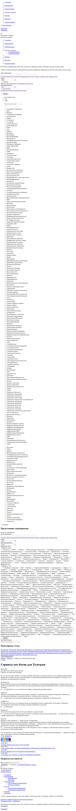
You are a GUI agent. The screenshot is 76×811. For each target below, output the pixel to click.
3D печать (10, 447)
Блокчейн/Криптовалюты (15, 464)
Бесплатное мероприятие (15, 172)
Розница (9, 336)
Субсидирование (12, 362)
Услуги (9, 516)
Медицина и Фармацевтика (15, 486)
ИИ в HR (10, 203)
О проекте (7, 2)
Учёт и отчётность (12, 412)
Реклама (7, 15)
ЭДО (8, 436)
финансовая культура (13, 414)
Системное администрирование (17, 346)
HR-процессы (11, 138)
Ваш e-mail (4, 762)
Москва (3, 83)
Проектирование (12, 329)
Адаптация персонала (13, 159)
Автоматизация (11, 155)
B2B (8, 111)
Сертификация (11, 344)
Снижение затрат (12, 351)
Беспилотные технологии (15, 170)
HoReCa (9, 131)
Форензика (10, 418)
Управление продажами (14, 401)
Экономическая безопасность (16, 440)
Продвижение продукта (14, 325)
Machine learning (12, 142)
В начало (5, 524)
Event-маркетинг (12, 125)
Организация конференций (16, 788)
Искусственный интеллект (15, 218)
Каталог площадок (10, 12)
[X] (10, 739)
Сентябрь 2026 (43, 76)
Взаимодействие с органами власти (18, 177)
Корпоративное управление (15, 246)
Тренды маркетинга (13, 385)
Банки (9, 166)
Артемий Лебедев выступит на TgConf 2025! (15, 745)
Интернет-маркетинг (13, 214)
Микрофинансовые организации (17, 261)
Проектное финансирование (16, 331)
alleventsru (4, 28)
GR (8, 129)
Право (9, 497)
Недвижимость (11, 277)
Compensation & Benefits (14, 114)
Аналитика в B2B (12, 458)
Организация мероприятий (16, 790)
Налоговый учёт (12, 272)
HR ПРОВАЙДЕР (12, 137)
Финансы (10, 416)
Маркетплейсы (11, 255)
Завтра (8, 76)
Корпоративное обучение (15, 244)
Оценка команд (11, 305)
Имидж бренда (11, 205)
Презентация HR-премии (15, 318)
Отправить (4, 764)
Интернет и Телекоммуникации (17, 475)
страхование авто (12, 359)
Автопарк (10, 157)
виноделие (10, 181)
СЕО (8, 342)
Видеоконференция (13, 179)
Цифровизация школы (14, 435)
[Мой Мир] (7, 739)
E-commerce (10, 120)
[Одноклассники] (4, 739)
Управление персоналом (14, 398)
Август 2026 (35, 76)
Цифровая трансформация (15, 427)
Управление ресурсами (14, 405)
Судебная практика (13, 364)
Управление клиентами (14, 396)
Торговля (10, 508)
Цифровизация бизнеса (14, 429)
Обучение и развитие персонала (17, 290)
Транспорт (10, 375)
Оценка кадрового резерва (15, 303)
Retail (8, 148)
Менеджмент (11, 259)
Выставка (23, 90)
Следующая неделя (24, 76)
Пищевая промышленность (15, 495)
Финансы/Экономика (13, 517)
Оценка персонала (12, 307)
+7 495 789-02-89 (6, 25)
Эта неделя (14, 76)
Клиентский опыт (12, 229)
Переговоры (10, 309)
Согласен (4, 809)
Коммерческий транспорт (15, 231)
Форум (12, 90)
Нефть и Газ (10, 493)
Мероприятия (8, 5)
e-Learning (10, 122)
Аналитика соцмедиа (13, 164)
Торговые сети (11, 373)
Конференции (12, 778)
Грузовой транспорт (13, 194)
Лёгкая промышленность (15, 480)
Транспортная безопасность (15, 377)
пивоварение (11, 312)
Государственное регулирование (17, 192)
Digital (9, 118)
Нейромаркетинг (12, 279)
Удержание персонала (13, 392)
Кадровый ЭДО (12, 224)
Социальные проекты (13, 353)
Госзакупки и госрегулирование (17, 467)
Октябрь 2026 (53, 76)
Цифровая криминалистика (15, 425)
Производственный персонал (16, 333)
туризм (9, 388)
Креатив (9, 249)
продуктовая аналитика (14, 327)
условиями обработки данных (26, 764)
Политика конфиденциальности (11, 799)
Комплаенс (10, 236)
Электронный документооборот (17, 442)
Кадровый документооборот (16, 222)
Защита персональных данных (16, 201)
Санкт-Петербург (11, 83)
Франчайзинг (11, 420)
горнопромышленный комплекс (17, 188)
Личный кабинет (9, 22)
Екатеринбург (21, 83)
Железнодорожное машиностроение (18, 198)
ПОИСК (5, 94)
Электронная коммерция (14, 519)
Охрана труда (11, 301)
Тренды (9, 381)
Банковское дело (12, 460)
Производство (11, 499)
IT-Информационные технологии (17, 140)
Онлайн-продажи (12, 292)
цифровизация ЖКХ (13, 431)
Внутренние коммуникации (15, 183)
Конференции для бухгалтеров (16, 240)
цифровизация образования (15, 433)
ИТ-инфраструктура (13, 220)
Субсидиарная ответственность (17, 360)
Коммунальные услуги (14, 233)
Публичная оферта (27, 799)
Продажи (10, 323)
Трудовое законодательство (15, 386)
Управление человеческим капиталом (19, 410)
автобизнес (10, 153)
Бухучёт (9, 466)
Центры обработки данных (15, 423)
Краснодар (29, 83)
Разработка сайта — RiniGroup (10, 801)
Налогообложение (12, 273)
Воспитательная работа (14, 187)
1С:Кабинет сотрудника (14, 109)
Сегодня (3, 76)
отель (8, 298)
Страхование (11, 357)
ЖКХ (8, 199)
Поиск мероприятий (6, 656)
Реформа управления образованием (18, 335)
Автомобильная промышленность (17, 456)
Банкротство (11, 168)
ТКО (8, 372)
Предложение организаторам (17, 783)
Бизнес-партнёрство (13, 174)
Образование (11, 288)
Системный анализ (13, 348)
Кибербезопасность (13, 227)
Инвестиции (11, 207)
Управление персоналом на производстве (20, 399)
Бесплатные (6, 89)
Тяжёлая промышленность (15, 514)
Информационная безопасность (17, 216)
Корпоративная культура (14, 242)
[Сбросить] (1, 94)
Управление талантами (14, 409)
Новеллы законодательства (15, 286)
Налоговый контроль (13, 270)
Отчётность (10, 299)
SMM (8, 151)
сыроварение (11, 366)
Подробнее (4, 806)
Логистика (10, 251)
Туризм (9, 512)
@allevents (4, 30)
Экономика (10, 438)
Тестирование (11, 370)
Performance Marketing (13, 144)
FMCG (9, 127)
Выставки (11, 780)
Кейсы (9, 225)
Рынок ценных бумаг (13, 338)
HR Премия (10, 135)
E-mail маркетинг (12, 124)
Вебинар (17, 90)
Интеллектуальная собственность (17, 211)
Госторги (9, 190)
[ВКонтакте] (2, 739)
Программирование (13, 322)
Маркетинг (10, 484)
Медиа (9, 257)
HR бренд (10, 133)
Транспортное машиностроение (17, 379)
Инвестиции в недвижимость (16, 209)
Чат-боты (7, 737)
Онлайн (5, 82)
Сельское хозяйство (13, 503)
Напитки (9, 275)
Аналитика (10, 162)
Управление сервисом (14, 407)
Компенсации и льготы (14, 235)
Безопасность (11, 462)
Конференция (5, 90)
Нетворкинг (10, 285)
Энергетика (10, 521)
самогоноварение (12, 340)
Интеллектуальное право (15, 212)
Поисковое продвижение (15, 316)
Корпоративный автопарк (15, 248)
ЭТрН (8, 444)
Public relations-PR (12, 146)
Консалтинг (10, 479)
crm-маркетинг (11, 116)
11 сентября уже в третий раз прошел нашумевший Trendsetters (20, 755)
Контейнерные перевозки (15, 238)
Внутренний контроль (14, 185)
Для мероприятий (13, 53)
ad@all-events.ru (6, 771)
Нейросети (10, 281)
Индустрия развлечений (14, 471)
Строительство (11, 506)
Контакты (7, 19)
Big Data (9, 112)
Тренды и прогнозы (13, 383)
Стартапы (10, 355)
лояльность (10, 253)
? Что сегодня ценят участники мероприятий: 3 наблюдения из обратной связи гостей (28, 748)
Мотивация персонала (14, 264)
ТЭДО (9, 390)
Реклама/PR (10, 501)
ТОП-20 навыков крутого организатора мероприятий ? (18, 751)
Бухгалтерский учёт (13, 175)
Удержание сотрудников (14, 394)
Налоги (9, 266)
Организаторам (9, 9)
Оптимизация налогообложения (17, 296)
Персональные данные (14, 311)
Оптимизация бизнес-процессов (17, 294)
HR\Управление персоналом (16, 453)
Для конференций (13, 52)
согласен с (23, 764)
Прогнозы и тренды (13, 320)
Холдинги (10, 422)
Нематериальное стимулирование (17, 283)
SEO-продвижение (13, 149)
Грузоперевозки (12, 196)
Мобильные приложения (14, 262)
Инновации (10, 473)
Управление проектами (14, 403)
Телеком (9, 368)
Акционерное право (13, 161)
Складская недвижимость (15, 349)
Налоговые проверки (13, 268)
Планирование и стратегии (15, 314)
